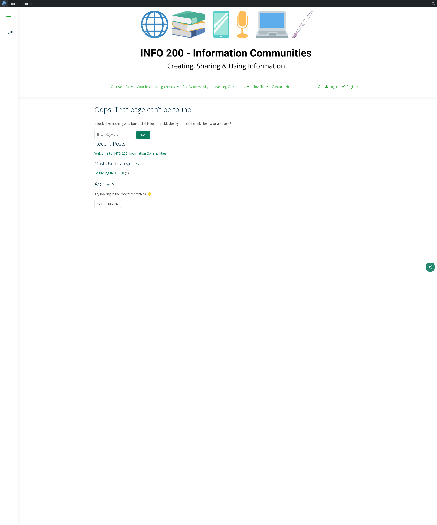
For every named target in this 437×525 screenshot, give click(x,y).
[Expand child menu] (132, 86)
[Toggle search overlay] (319, 86)
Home (101, 86)
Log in (333, 86)
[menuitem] (4, 3)
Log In (8, 31)
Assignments (165, 86)
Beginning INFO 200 (109, 173)
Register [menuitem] (27, 3)
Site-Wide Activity (195, 86)
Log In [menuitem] (14, 3)
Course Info (120, 86)
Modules (143, 86)
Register (352, 86)
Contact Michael (284, 86)
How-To (258, 86)
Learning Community (229, 86)
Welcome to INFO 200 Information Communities (130, 153)
